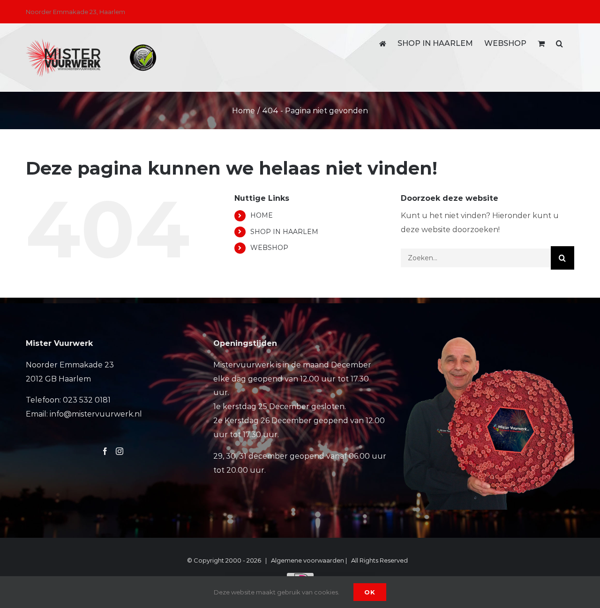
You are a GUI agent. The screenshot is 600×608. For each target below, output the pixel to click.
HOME (261, 215)
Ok (369, 592)
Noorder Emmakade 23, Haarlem (75, 11)
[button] (559, 43)
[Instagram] (119, 451)
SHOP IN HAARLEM (284, 231)
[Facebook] (105, 451)
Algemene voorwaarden (307, 560)
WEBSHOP (269, 247)
